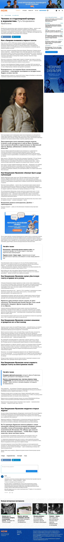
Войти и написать (31, 471)
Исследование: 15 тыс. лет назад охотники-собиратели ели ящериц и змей (53, 48)
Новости (30, 10)
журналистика (11, 455)
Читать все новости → (51, 52)
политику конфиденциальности (39, 539)
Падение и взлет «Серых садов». (21, 256)
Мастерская (42, 10)
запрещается (39, 535)
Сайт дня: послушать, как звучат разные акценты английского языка (54, 31)
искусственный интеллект (51, 17)
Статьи (18, 10)
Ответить (6, 492)
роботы (46, 39)
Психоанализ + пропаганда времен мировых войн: (18, 251)
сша (26, 455)
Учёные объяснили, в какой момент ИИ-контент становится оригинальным (54, 20)
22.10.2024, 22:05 (7, 477)
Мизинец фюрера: (40, 519)
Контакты (19, 532)
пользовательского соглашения (54, 538)
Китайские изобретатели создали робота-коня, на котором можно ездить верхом (53, 42)
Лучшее (24, 10)
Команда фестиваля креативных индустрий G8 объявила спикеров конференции (53, 26)
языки (46, 29)
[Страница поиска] (62, 10)
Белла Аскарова (8, 15)
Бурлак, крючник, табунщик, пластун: (24, 519)
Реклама (19, 531)
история (20, 455)
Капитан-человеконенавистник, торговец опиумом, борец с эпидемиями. (21, 381)
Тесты (36, 10)
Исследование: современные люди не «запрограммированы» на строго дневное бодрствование (54, 36)
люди (2, 15)
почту (41, 537)
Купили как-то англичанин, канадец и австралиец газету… (8, 519)
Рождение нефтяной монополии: (21, 375)
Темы (18, 534)
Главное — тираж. (54, 520)
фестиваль (47, 23)
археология (47, 45)
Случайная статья (47, 10)
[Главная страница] (4, 10)
